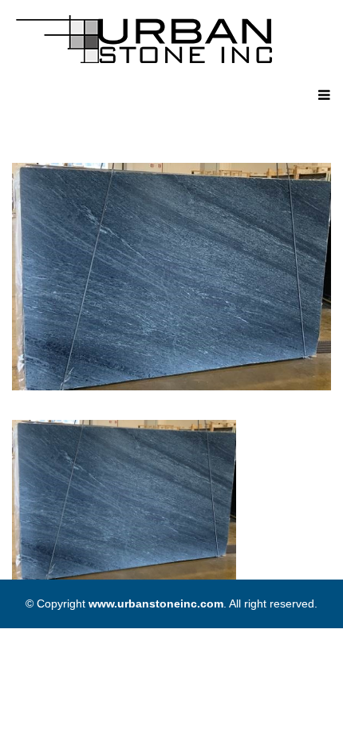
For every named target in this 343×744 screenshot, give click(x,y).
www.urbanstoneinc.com (156, 603)
